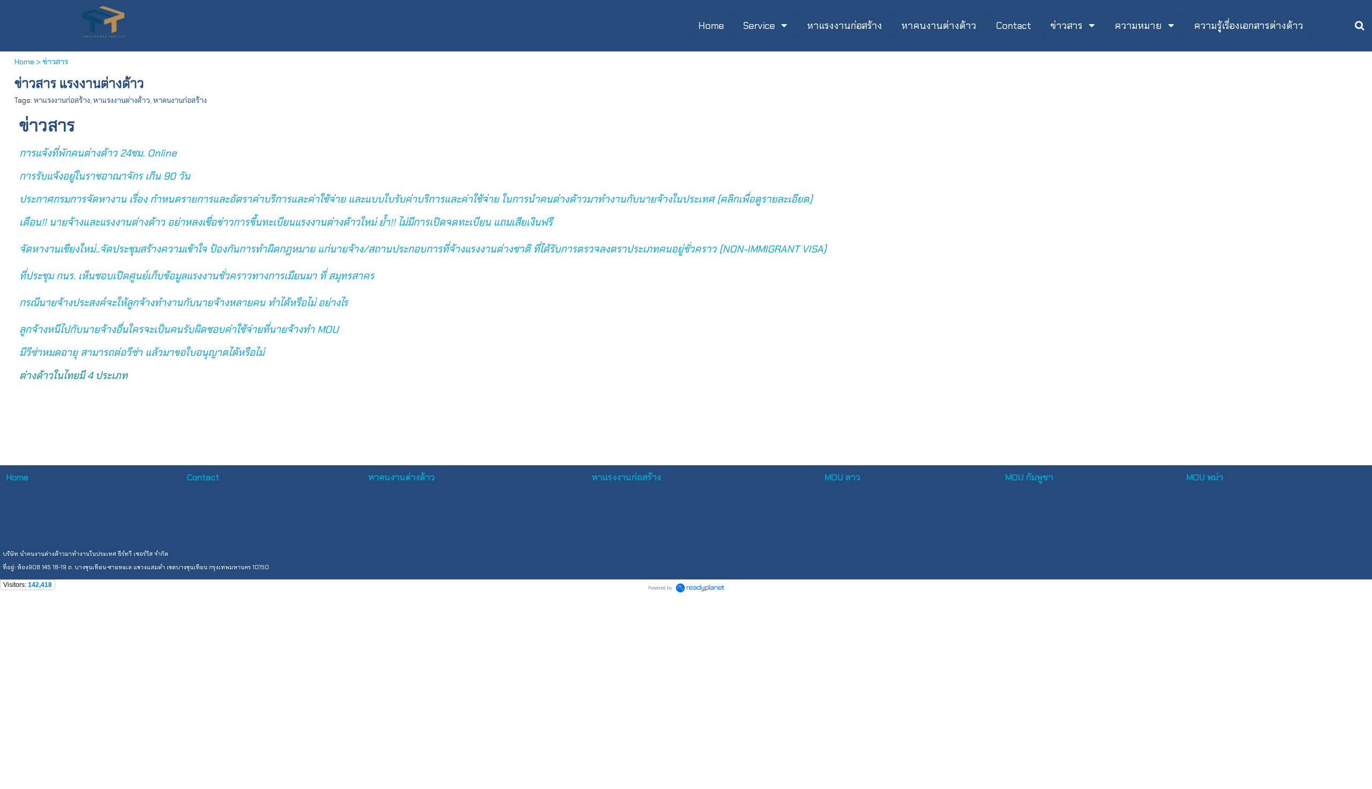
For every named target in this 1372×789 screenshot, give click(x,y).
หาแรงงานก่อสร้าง (62, 100)
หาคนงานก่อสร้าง (180, 100)
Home (24, 61)
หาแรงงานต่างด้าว (121, 100)
